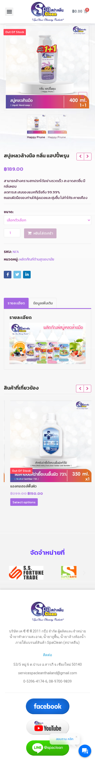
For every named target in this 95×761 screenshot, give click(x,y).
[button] (9, 12)
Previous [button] (13, 66)
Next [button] (82, 66)
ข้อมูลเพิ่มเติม (43, 303)
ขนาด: (9, 212)
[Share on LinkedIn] (27, 274)
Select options (20, 502)
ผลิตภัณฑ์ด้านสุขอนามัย (36, 259)
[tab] (16, 303)
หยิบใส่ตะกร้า (43, 233)
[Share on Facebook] (7, 274)
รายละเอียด (16, 303)
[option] (47, 66)
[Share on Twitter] (17, 274)
